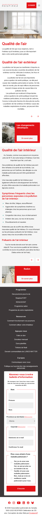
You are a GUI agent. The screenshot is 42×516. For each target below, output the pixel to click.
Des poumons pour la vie (21, 294)
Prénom (12, 400)
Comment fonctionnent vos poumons (21, 321)
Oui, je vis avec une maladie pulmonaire (21, 462)
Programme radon (21, 306)
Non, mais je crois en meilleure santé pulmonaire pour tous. (22, 478)
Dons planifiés (21, 343)
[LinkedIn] (24, 503)
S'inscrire (21, 489)
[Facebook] (9, 503)
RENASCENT (21, 302)
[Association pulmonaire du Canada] (10, 5)
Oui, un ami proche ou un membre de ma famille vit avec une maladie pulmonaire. (22, 469)
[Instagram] (14, 503)
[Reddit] (28, 503)
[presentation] (32, 116)
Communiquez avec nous (21, 362)
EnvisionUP (33, 513)
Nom (10, 410)
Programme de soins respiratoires (21, 310)
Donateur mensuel (21, 339)
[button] (39, 5)
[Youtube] (18, 503)
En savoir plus (27, 138)
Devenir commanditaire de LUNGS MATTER (21, 351)
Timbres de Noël (21, 348)
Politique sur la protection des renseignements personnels (21, 367)
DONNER (31, 5)
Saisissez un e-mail (16, 438)
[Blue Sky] (32, 503)
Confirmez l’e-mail (16, 447)
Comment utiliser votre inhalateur (21, 325)
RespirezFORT (21, 298)
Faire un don (21, 335)
